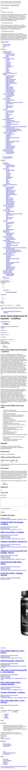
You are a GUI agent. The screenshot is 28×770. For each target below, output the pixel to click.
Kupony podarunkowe (11, 239)
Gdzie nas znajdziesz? (5, 738)
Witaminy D (8, 144)
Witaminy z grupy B (10, 147)
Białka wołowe (9, 86)
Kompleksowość (9, 66)
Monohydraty (9, 114)
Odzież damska (9, 234)
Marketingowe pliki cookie (8, 31)
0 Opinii (2, 327)
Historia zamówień (7, 158)
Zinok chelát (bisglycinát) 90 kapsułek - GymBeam (13, 307)
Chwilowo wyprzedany (6, 544)
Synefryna (8, 125)
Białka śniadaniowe (10, 81)
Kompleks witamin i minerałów (13, 137)
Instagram (6, 717)
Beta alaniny (8, 62)
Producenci (5, 764)
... (3, 154)
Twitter (5, 715)
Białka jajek (8, 78)
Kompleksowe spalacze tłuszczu (13, 121)
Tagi (4, 276)
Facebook (6, 714)
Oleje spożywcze (9, 103)
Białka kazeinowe (10, 87)
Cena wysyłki (6, 45)
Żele (7, 108)
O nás (4, 751)
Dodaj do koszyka (4, 342)
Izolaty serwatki (9, 89)
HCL (7, 113)
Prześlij (15, 711)
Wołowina (8, 72)
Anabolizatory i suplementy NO (10, 73)
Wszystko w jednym (7, 271)
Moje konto (5, 759)
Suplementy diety (9, 106)
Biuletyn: (5, 762)
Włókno (7, 97)
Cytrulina (8, 63)
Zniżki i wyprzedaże (7, 51)
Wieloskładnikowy (10, 118)
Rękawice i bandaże (10, 55)
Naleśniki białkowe (10, 92)
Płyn (7, 68)
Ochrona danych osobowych (9, 752)
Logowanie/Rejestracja (8, 156)
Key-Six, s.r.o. (11, 767)
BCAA (7, 61)
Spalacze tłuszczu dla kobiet (12, 124)
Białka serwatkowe (10, 80)
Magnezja (8, 138)
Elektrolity (8, 136)
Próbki (7, 85)
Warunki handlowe (7, 745)
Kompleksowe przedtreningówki (13, 129)
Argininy (8, 59)
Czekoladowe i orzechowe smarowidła (14, 102)
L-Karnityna (8, 123)
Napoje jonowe (6, 230)
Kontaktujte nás (6, 754)
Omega (7, 139)
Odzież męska (9, 235)
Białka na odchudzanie (11, 79)
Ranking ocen (4, 495)
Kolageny (8, 84)
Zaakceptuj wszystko (14, 5)
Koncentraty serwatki (10, 90)
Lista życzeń (6, 761)
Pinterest (6, 716)
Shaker (7, 56)
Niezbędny (8, 67)
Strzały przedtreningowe (11, 131)
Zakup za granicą (7, 44)
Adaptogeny (8, 135)
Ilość (2, 340)
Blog (4, 46)
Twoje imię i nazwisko (5, 508)
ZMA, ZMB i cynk (10, 148)
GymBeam (3, 326)
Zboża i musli (9, 107)
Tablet (7, 70)
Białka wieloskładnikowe (11, 83)
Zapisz (7, 42)
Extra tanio (5, 162)
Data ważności (6, 277)
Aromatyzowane (9, 112)
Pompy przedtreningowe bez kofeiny (14, 130)
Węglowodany (9, 96)
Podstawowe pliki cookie (7, 12)
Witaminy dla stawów (10, 146)
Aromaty (8, 101)
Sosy (7, 104)
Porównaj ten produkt (5, 343)
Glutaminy (8, 64)
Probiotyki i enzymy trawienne (12, 141)
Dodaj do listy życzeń (5, 321)
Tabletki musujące (10, 142)
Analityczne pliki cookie (7, 23)
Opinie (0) (5, 346)
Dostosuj (7, 5)
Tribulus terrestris (9, 153)
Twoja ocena (3, 497)
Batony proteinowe (10, 91)
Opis (4, 345)
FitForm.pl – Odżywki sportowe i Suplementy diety (15, 766)
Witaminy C (8, 143)
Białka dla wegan (9, 76)
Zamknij (2, 5)
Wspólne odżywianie (7, 149)
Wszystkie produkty (10, 53)
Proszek (7, 69)
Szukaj (2, 305)
